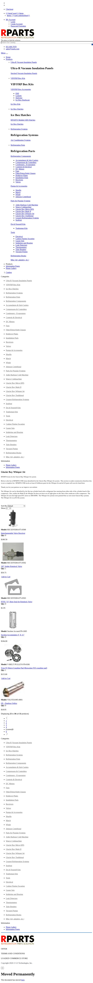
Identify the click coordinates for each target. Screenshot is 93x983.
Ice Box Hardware (23, 100)
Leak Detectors (21, 245)
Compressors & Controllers (26, 162)
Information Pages (13, 266)
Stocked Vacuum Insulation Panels (24, 73)
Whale (18, 195)
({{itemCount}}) (14, 13)
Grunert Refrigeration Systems (27, 218)
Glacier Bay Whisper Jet (25, 214)
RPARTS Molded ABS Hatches (23, 120)
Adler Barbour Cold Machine (27, 205)
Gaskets (19, 96)
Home (8, 57)
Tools (13, 232)
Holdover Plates (22, 175)
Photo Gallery (11, 268)
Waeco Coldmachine (23, 207)
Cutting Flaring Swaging (25, 239)
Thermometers (21, 247)
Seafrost (19, 220)
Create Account (17, 24)
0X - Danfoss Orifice (9, 703)
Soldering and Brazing (24, 243)
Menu (3, 53)
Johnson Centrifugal (23, 197)
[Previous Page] (7, 719)
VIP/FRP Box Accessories (21, 89)
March (18, 192)
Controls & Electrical (24, 167)
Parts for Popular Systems (20, 201)
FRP (17, 93)
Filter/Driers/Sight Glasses (25, 173)
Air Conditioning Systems (21, 140)
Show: (3, 508)
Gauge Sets (20, 241)
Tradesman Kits (21, 228)
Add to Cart (5, 577)
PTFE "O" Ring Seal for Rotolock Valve (16, 602)
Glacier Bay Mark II (23, 211)
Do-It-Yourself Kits (18, 224)
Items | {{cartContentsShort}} (18, 15)
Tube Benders (21, 249)
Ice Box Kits (15, 104)
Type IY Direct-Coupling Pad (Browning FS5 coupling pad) (24, 668)
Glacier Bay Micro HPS (25, 209)
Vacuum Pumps (21, 252)
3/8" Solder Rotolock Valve (11, 566)
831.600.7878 (11, 47)
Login (13, 22)
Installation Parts (22, 178)
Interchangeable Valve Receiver (13, 533)
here (22, 980)
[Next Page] (7, 734)
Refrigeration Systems (19, 129)
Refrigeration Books (18, 256)
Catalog (9, 272)
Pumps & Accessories (19, 186)
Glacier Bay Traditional (24, 216)
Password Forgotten (18, 26)
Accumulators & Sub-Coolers (27, 160)
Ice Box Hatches (17, 109)
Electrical (19, 236)
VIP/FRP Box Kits (18, 78)
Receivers (19, 180)
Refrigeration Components (21, 156)
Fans (17, 171)
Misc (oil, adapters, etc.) (20, 260)
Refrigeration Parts (18, 145)
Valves (18, 182)
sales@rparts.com (12, 49)
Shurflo (18, 190)
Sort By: (4, 506)
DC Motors (20, 169)
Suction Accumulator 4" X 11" (12, 635)
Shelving (19, 98)
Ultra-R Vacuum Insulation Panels (24, 62)
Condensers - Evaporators (25, 165)
